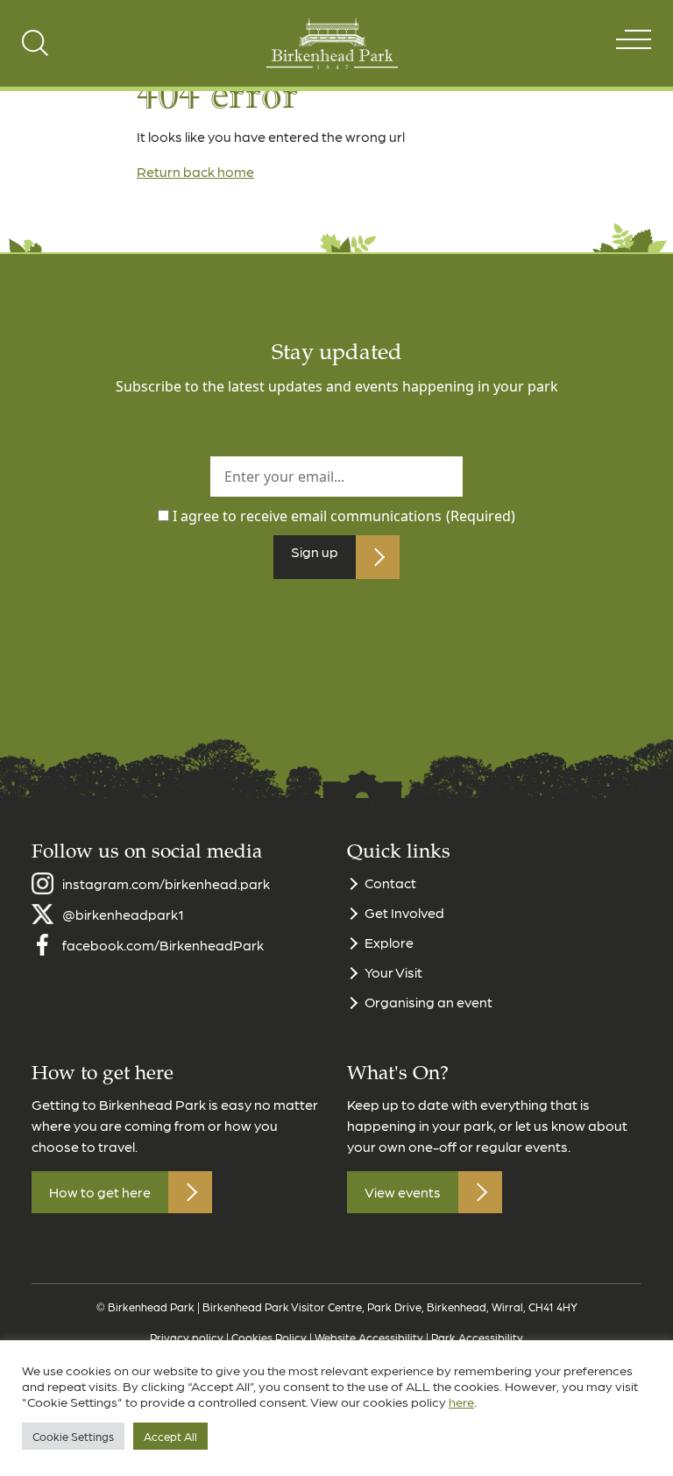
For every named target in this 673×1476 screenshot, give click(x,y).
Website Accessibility (369, 1337)
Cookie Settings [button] (73, 1436)
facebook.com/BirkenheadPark (163, 944)
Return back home (195, 171)
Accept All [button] (170, 1436)
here (461, 1401)
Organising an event (428, 1001)
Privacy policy (186, 1337)
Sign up (314, 551)
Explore (389, 942)
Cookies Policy (269, 1337)
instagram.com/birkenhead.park (166, 883)
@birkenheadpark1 (123, 914)
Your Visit (393, 972)
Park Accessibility (477, 1337)
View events (403, 1191)
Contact (390, 882)
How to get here (100, 1191)
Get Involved (404, 912)
